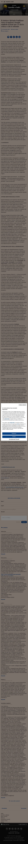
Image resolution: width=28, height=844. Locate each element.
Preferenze (14, 433)
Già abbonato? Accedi (14, 439)
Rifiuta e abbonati (22, 404)
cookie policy (6, 418)
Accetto (14, 436)
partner (18, 423)
